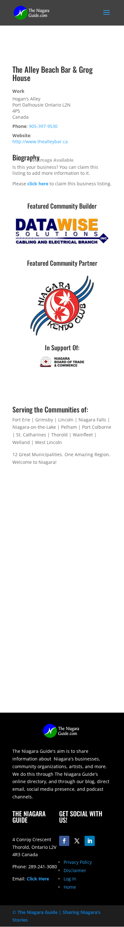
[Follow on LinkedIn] (90, 841)
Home (70, 887)
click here (37, 184)
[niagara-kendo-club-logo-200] (62, 336)
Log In (70, 879)
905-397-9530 (43, 126)
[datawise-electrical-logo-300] (62, 245)
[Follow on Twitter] (77, 841)
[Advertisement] (62, 650)
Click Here (38, 879)
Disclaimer (75, 870)
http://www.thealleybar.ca (40, 141)
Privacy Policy (78, 862)
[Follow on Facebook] (64, 841)
